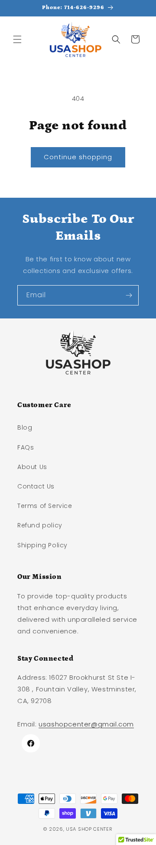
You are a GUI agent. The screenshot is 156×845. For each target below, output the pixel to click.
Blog (24, 427)
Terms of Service (44, 505)
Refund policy (39, 525)
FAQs (25, 447)
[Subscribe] (128, 295)
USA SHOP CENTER (89, 829)
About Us (32, 467)
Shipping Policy (42, 545)
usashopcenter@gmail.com (86, 724)
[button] (17, 39)
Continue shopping (78, 156)
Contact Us (36, 486)
